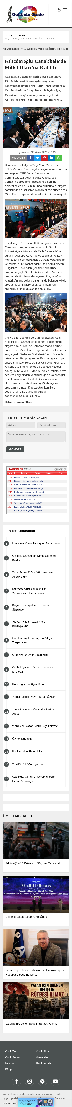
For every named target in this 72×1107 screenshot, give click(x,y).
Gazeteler (42, 1057)
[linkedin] (51, 158)
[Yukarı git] (64, 1099)
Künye (9, 1069)
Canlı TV (10, 1051)
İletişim (9, 1063)
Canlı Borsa (12, 1057)
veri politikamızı (18, 1102)
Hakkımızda (43, 1063)
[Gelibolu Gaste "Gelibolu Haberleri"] (26, 14)
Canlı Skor (42, 1051)
